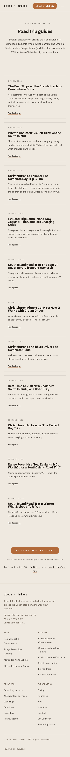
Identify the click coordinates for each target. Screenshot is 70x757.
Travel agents (11, 718)
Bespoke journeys (13, 690)
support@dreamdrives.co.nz (20, 615)
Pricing (41, 690)
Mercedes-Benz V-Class (16, 666)
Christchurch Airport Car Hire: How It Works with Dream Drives (34, 309)
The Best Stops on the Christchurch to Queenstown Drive (35, 87)
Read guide (14, 113)
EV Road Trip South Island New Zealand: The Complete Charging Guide (31, 222)
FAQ (40, 701)
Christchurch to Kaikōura (51, 657)
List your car (44, 718)
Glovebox (21, 749)
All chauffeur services (15, 695)
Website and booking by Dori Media (23, 744)
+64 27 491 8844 (13, 619)
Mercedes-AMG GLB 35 (16, 659)
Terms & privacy (46, 724)
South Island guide (47, 663)
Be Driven (35, 567)
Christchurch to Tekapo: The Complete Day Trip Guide (28, 177)
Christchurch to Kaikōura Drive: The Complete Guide (33, 348)
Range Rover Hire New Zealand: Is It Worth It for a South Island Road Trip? (34, 466)
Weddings (9, 701)
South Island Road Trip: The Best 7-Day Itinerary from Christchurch (33, 266)
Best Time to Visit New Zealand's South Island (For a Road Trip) (31, 387)
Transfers (9, 712)
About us (42, 707)
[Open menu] (62, 6)
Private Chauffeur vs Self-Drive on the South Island (34, 134)
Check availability (44, 5)
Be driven (9, 707)
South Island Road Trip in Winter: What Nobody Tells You (31, 505)
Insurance (43, 695)
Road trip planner (47, 674)
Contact (42, 712)
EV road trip (44, 668)
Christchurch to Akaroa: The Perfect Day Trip (33, 426)
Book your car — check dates (35, 550)
